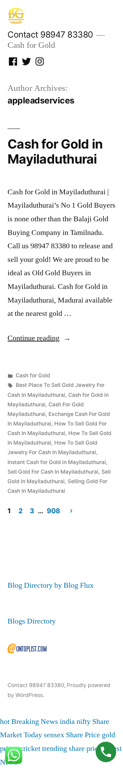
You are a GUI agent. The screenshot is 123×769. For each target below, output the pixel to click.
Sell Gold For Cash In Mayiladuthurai (53, 472)
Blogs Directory (32, 621)
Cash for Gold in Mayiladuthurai (55, 151)
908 (53, 511)
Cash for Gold (33, 375)
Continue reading (39, 338)
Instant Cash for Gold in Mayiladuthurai (57, 462)
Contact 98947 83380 (50, 34)
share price (85, 748)
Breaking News (34, 721)
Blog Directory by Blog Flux (51, 585)
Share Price (83, 735)
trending (54, 748)
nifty (84, 721)
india (67, 721)
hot (5, 721)
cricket (30, 748)
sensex (54, 735)
